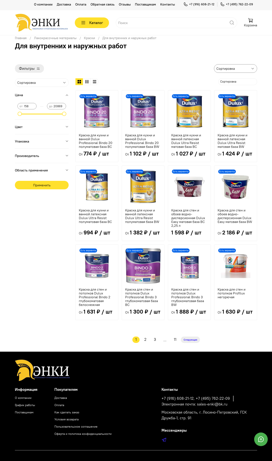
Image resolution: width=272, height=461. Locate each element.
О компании (43, 4)
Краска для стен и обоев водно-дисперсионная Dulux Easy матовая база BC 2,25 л (188, 218)
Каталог (96, 22)
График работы (25, 405)
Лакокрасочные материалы (55, 38)
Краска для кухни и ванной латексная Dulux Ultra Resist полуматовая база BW (142, 216)
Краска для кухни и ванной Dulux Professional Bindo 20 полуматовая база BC (95, 141)
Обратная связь (103, 4)
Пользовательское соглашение (76, 426)
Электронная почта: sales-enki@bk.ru (194, 404)
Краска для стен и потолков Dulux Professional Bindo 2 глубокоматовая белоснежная (94, 297)
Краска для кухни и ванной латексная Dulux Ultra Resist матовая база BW (232, 141)
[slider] (19, 114)
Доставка (64, 4)
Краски (89, 38)
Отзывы (125, 4)
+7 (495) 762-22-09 (239, 4)
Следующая (190, 339)
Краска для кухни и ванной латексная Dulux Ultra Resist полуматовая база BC (95, 216)
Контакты (167, 4)
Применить (42, 185)
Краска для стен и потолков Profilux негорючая (231, 293)
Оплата (80, 4)
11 (175, 339)
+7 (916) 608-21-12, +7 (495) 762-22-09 (196, 398)
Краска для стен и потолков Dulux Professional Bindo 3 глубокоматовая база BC (141, 297)
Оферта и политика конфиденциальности (83, 434)
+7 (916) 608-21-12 (201, 4)
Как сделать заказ (66, 412)
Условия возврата (66, 419)
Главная (21, 38)
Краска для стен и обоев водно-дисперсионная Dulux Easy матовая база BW (235, 216)
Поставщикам (145, 4)
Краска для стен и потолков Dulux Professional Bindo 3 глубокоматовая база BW (187, 297)
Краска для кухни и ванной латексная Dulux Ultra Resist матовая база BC (186, 141)
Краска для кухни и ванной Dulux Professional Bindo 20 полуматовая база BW (142, 141)
